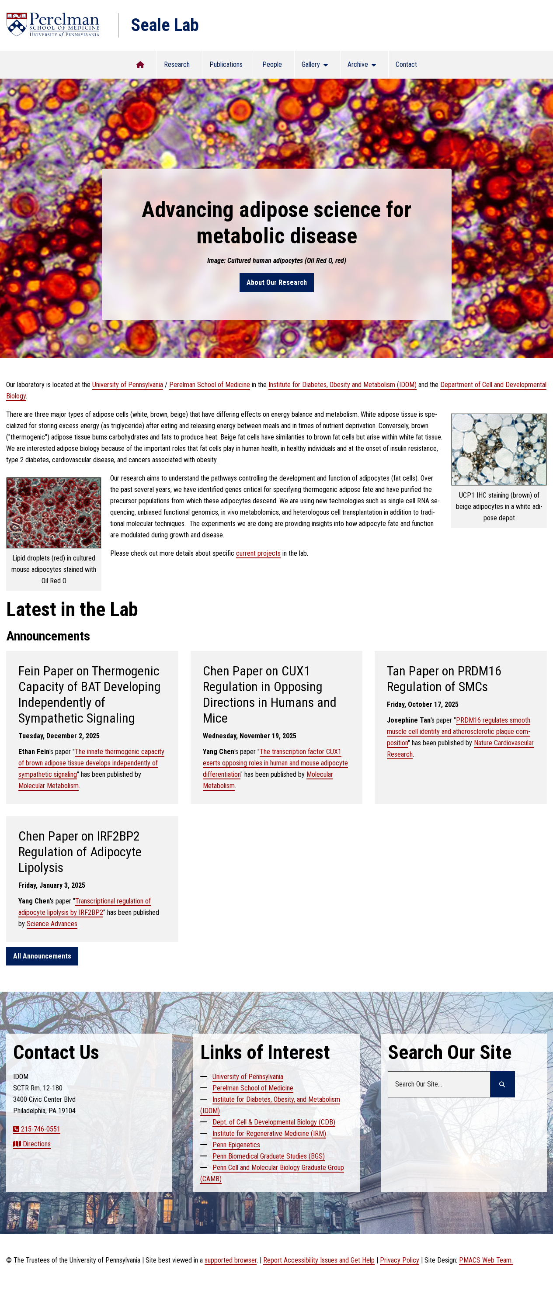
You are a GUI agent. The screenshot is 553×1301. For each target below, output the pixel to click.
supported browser (231, 1260)
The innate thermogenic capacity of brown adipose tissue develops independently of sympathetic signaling (91, 763)
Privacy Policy (399, 1260)
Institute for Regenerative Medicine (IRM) (269, 1133)
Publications (226, 64)
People (272, 64)
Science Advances (52, 924)
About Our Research (277, 282)
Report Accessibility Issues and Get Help (319, 1260)
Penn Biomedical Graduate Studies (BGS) (268, 1156)
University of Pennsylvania (127, 385)
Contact (406, 64)
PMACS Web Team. (486, 1260)
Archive (360, 66)
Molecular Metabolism (48, 786)
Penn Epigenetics (236, 1145)
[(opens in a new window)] (52, 25)
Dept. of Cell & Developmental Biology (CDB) (273, 1122)
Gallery (314, 66)
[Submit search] (502, 1084)
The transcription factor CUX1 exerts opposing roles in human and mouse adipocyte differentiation (275, 763)
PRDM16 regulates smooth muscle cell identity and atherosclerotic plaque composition (458, 731)
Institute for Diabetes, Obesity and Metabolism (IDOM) (342, 385)
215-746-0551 (40, 1129)
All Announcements (42, 956)
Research (177, 64)
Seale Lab (165, 25)
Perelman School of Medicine (209, 385)
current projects (258, 553)
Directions (37, 1144)
